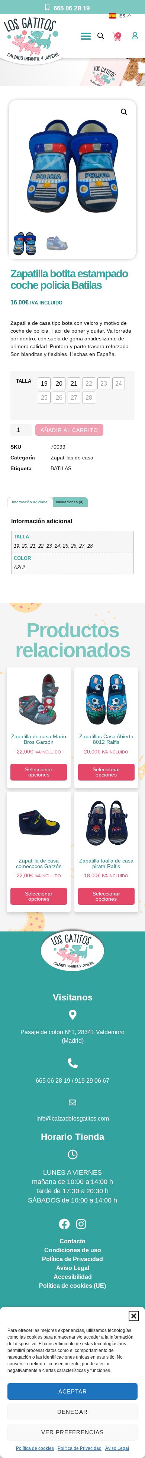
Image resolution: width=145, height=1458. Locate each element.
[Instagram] (81, 1224)
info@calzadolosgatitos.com (72, 1118)
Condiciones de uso (72, 1250)
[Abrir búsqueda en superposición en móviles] (100, 36)
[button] (134, 1316)
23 (49, 546)
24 (57, 546)
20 (24, 546)
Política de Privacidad (80, 1448)
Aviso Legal (117, 1448)
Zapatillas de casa (72, 458)
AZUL (20, 567)
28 (90, 546)
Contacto (72, 1241)
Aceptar (72, 1391)
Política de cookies (35, 1448)
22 (41, 546)
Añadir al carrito (69, 430)
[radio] (44, 383)
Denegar (72, 1412)
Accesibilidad (73, 1277)
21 (32, 546)
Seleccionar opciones (38, 772)
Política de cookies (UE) (72, 1286)
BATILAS (61, 468)
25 (65, 546)
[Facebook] (64, 1224)
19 (16, 546)
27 (81, 546)
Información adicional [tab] (30, 502)
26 (73, 546)
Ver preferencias (72, 1432)
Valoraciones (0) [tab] (69, 502)
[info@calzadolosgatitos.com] (72, 1102)
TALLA (23, 381)
